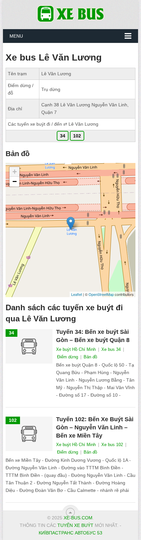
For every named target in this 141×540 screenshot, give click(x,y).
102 (77, 135)
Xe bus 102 (112, 444)
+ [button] (14, 172)
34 (62, 135)
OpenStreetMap (101, 294)
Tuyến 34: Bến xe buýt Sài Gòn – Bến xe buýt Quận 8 (93, 336)
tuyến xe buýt (75, 525)
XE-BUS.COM (78, 517)
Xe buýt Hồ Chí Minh (76, 349)
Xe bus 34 (111, 349)
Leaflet (76, 294)
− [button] (14, 181)
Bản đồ (90, 356)
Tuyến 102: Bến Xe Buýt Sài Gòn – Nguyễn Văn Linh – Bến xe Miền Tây (94, 427)
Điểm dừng (67, 356)
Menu (16, 36)
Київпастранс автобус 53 (70, 532)
